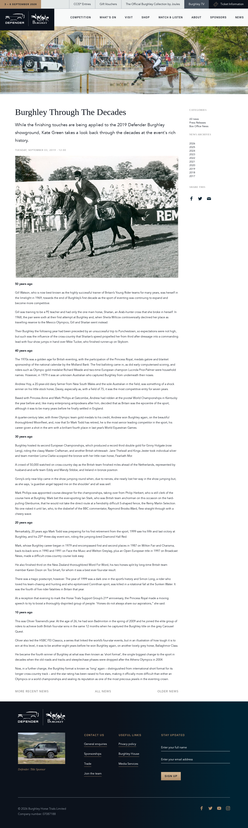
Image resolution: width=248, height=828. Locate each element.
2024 (192, 150)
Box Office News (198, 126)
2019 (192, 168)
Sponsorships (92, 754)
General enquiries (95, 744)
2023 (192, 154)
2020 (192, 165)
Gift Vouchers (108, 4)
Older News (167, 691)
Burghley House (129, 754)
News (239, 17)
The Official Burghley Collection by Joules (153, 4)
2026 (192, 143)
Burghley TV (196, 4)
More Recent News (32, 691)
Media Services (128, 764)
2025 (192, 147)
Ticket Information (232, 4)
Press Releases (197, 122)
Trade (87, 764)
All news (103, 691)
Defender (23, 769)
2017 (192, 176)
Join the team (93, 773)
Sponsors (218, 17)
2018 (192, 172)
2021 (192, 161)
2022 (192, 158)
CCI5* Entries (82, 4)
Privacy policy (127, 744)
